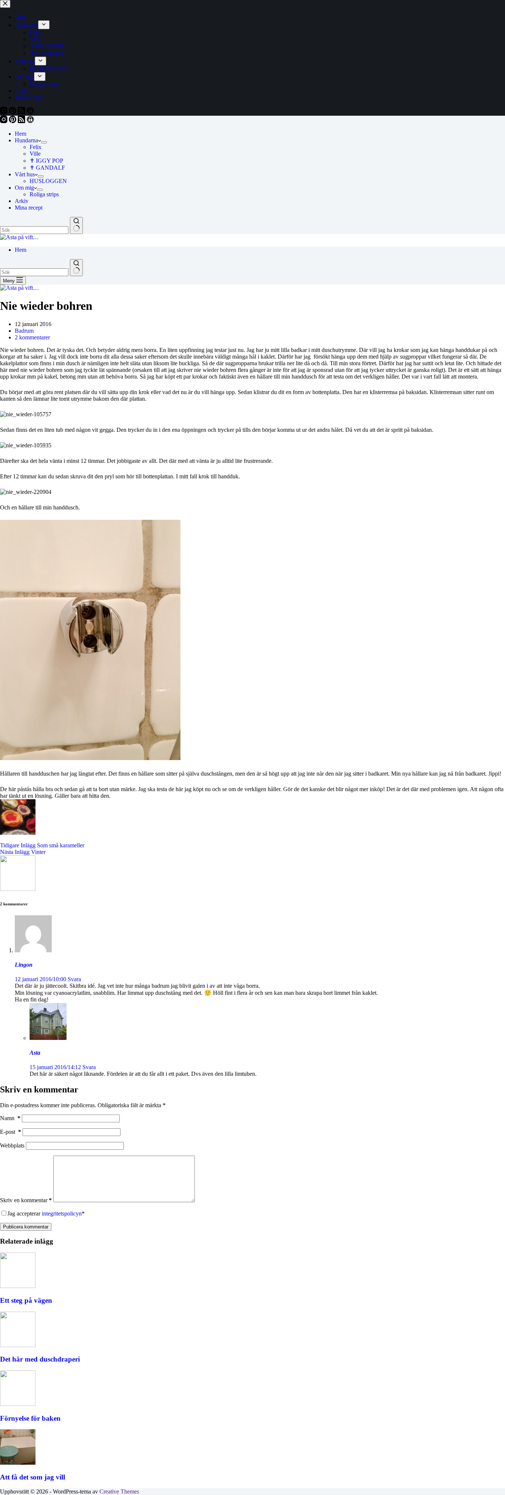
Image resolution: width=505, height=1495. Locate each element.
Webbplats (12, 1145)
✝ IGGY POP (46, 160)
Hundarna (26, 140)
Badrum (24, 331)
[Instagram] (4, 121)
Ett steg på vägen (26, 1300)
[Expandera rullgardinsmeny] (44, 142)
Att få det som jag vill (32, 1477)
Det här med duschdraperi (40, 1359)
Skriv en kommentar (26, 1200)
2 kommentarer (32, 337)
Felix (35, 147)
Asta (35, 1053)
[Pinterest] (13, 121)
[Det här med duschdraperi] (17, 1345)
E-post (10, 1132)
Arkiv (21, 201)
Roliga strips (44, 194)
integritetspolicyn (62, 1213)
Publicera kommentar (25, 1227)
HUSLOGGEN (48, 181)
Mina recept (29, 207)
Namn (10, 1118)
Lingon (24, 965)
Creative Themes (119, 1491)
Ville (35, 153)
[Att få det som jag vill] (17, 1463)
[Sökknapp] (76, 225)
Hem (20, 133)
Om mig (24, 187)
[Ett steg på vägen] (17, 1286)
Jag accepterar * (46, 1213)
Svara (74, 979)
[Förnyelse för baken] (17, 1404)
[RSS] (22, 121)
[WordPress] (30, 121)
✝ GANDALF (47, 168)
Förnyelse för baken (30, 1418)
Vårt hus (25, 174)
